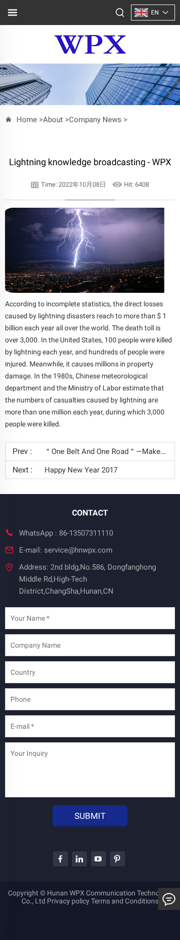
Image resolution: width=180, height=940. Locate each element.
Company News (95, 119)
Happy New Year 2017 (81, 470)
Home (26, 119)
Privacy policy (68, 901)
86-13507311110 (86, 533)
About (53, 119)
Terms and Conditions (124, 901)
